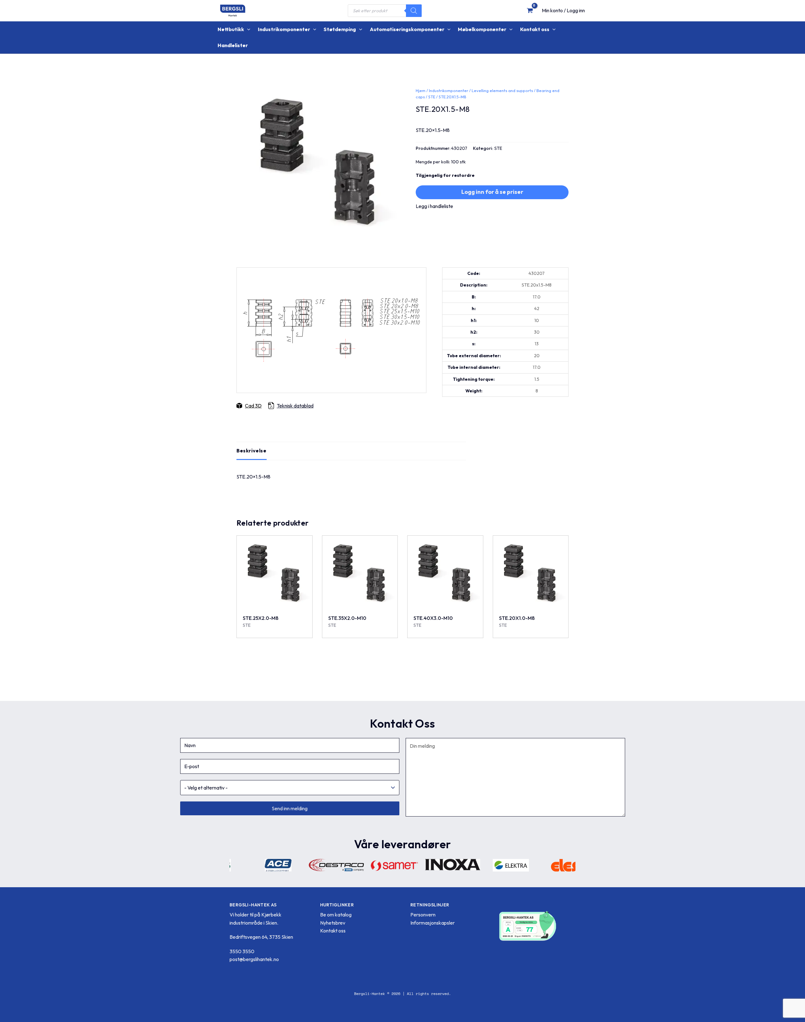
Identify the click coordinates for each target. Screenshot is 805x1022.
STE (431, 96)
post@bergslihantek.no (254, 959)
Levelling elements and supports (502, 90)
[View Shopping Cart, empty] (530, 10)
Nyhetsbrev (332, 923)
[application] (247, 29)
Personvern (423, 914)
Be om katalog (336, 914)
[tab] (251, 451)
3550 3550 (242, 951)
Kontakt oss (333, 930)
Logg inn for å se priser (492, 191)
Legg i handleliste (434, 206)
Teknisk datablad (295, 405)
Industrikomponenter (448, 90)
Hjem (420, 90)
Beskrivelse (251, 450)
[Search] (414, 10)
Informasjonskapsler (432, 923)
